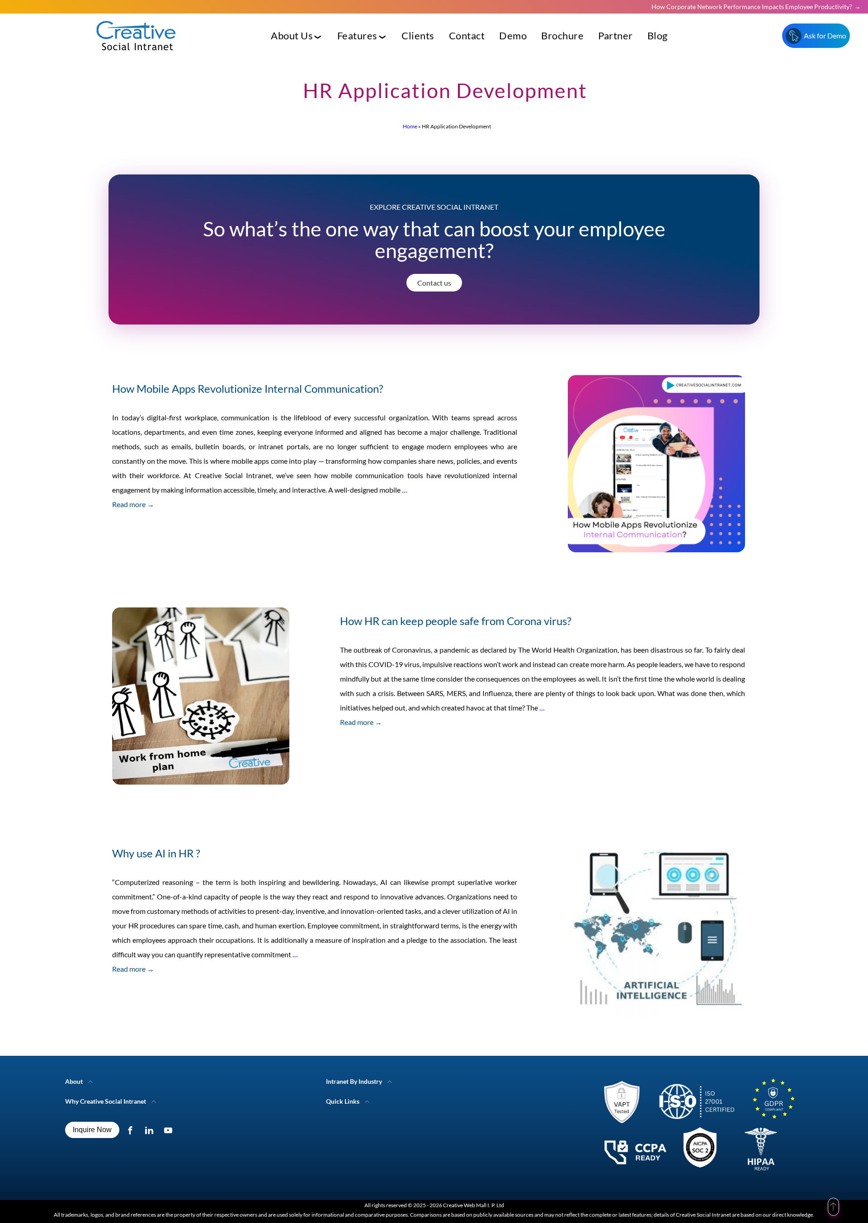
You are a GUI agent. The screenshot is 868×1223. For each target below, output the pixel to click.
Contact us (434, 282)
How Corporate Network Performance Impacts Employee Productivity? (751, 6)
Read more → (133, 504)
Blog (657, 35)
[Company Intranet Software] (137, 57)
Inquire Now (92, 1130)
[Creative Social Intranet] (695, 1128)
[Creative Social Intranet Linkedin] (151, 1130)
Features (357, 35)
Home (410, 126)
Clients (417, 35)
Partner (615, 35)
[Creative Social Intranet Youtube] (170, 1130)
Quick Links (342, 1101)
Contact (467, 35)
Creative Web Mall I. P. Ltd (473, 1205)
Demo (513, 35)
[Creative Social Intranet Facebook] (132, 1130)
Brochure (562, 35)
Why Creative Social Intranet (105, 1101)
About (74, 1081)
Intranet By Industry (354, 1081)
